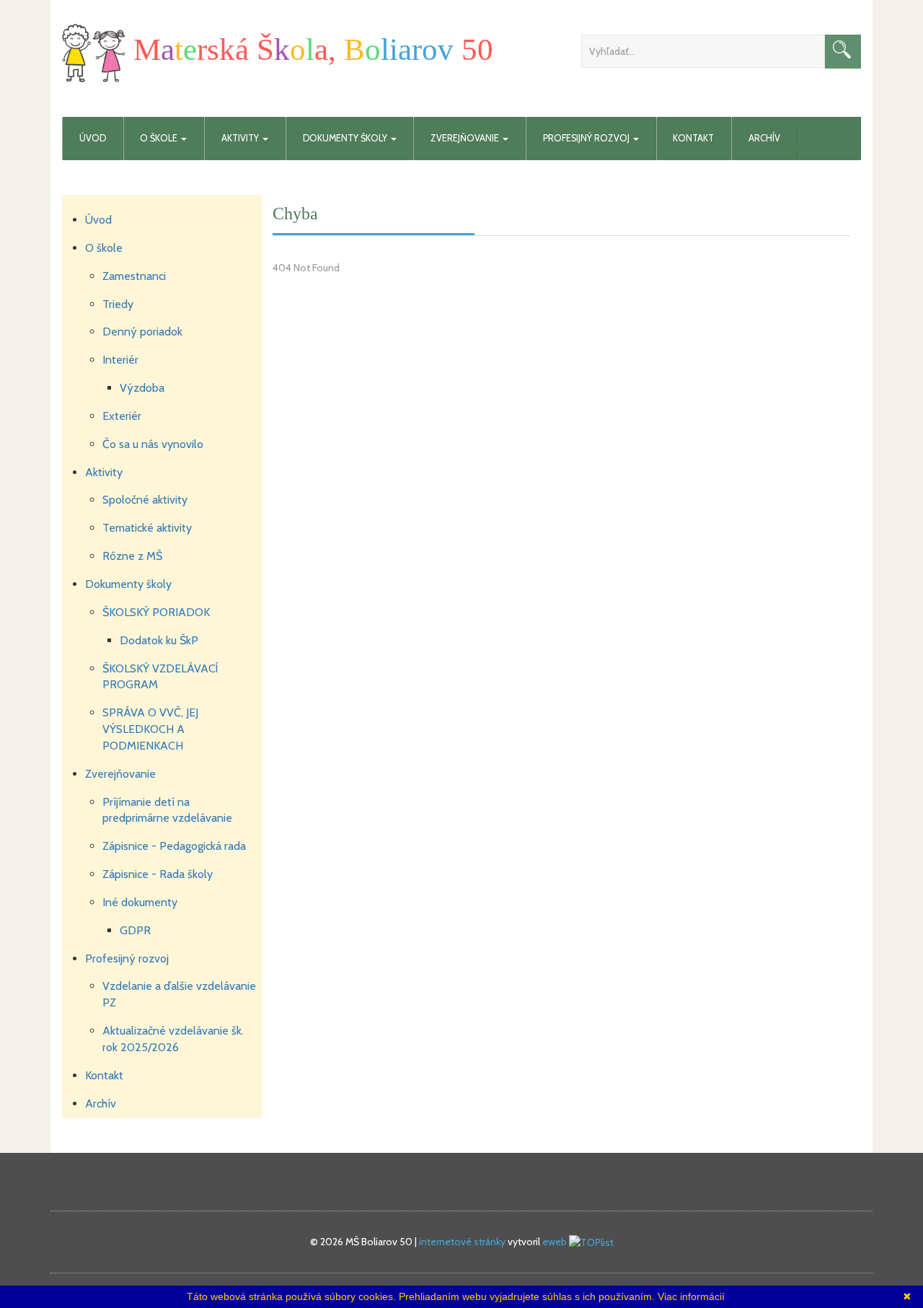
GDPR (135, 930)
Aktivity (104, 472)
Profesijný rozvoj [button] (587, 138)
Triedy (117, 304)
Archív (764, 138)
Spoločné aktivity (144, 499)
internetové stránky (462, 1241)
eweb (554, 1241)
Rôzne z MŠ (132, 556)
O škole (104, 248)
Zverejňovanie (120, 774)
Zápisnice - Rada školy (157, 874)
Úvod (92, 138)
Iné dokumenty (139, 902)
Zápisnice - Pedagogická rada (174, 846)
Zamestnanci (134, 276)
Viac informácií (691, 1296)
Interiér (120, 359)
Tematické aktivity (147, 528)
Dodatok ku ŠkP (159, 640)
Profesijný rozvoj (127, 958)
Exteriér (121, 416)
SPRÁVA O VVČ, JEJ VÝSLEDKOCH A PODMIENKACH (150, 729)
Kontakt (693, 138)
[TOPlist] (591, 1241)
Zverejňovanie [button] (465, 138)
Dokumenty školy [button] (346, 138)
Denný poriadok (142, 331)
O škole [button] (160, 138)
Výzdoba (142, 388)
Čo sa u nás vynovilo (152, 444)
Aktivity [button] (241, 138)
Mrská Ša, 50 (309, 49)
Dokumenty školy (128, 584)
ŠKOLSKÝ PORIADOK (156, 612)
